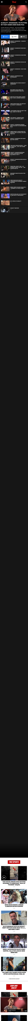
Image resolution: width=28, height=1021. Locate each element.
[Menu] (2, 2)
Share (6, 36)
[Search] (26, 2)
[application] (14, 13)
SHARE (15, 36)
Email (23, 36)
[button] (26, 996)
